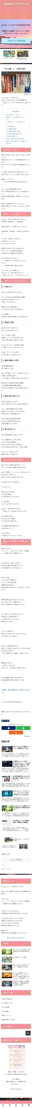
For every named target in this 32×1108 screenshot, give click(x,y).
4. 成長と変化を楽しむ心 (14, 133)
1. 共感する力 (11, 126)
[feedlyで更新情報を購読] (23, 728)
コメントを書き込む (16, 859)
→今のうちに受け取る (16, 41)
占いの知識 (5, 1011)
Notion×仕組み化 (7, 999)
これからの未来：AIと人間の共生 (15, 138)
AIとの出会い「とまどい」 (13, 114)
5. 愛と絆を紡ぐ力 (13, 136)
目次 (13, 111)
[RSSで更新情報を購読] (16, 732)
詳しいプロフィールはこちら (16, 937)
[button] (28, 572)
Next (31, 56)
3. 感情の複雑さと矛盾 (14, 131)
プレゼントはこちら (16, 1089)
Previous (1, 56)
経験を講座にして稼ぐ (8, 1019)
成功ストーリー (6, 1015)
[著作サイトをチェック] (9, 728)
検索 (28, 1033)
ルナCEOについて (7, 1003)
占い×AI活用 (6, 720)
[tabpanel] (9, 55)
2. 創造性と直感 (12, 129)
